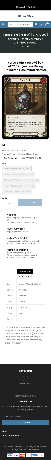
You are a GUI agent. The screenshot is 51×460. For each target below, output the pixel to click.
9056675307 (25, 383)
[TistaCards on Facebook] (20, 3)
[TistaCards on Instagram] (25, 3)
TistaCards (25, 16)
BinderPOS (34, 449)
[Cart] (47, 24)
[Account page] (41, 24)
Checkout (20, 7)
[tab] (25, 271)
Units (4, 198)
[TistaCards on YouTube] (30, 3)
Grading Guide (33, 158)
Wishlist (31, 7)
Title (4, 163)
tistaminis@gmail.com (25, 395)
